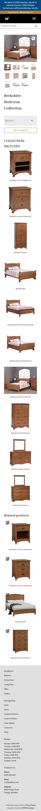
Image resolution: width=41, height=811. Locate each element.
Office (6, 689)
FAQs (6, 732)
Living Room (9, 684)
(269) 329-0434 (10, 775)
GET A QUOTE (20, 130)
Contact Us (8, 728)
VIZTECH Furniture (28, 808)
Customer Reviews (11, 714)
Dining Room (9, 680)
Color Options (9, 723)
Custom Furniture (10, 718)
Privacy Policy (30, 805)
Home (6, 705)
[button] (33, 38)
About (6, 709)
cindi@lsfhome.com (11, 782)
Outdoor (7, 694)
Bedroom (7, 675)
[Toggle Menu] (34, 18)
